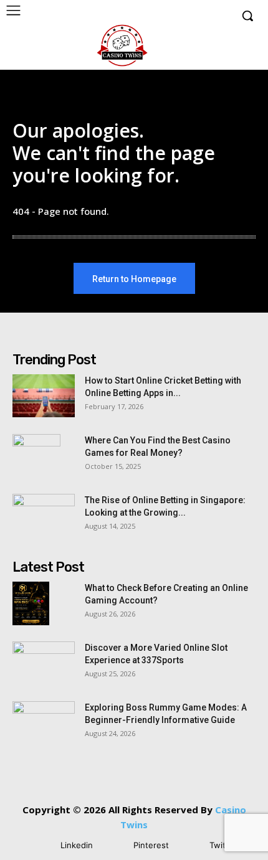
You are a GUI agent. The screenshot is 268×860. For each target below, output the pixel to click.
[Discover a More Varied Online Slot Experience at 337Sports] (43, 663)
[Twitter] (191, 846)
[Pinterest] (115, 846)
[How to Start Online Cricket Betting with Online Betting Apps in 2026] (43, 395)
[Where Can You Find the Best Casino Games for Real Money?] (36, 456)
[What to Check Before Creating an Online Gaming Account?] (30, 603)
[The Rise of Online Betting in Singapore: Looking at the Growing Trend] (43, 515)
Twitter (223, 845)
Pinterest (151, 845)
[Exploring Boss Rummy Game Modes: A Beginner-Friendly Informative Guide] (43, 723)
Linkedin (76, 845)
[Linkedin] (42, 846)
